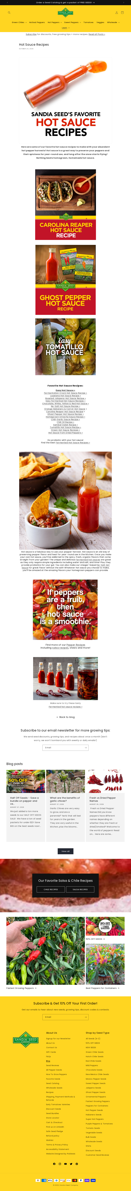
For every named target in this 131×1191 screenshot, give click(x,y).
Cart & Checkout (54, 1122)
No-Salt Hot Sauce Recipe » (65, 406)
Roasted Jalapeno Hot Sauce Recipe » (65, 398)
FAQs (48, 1056)
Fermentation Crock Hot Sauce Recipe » (65, 393)
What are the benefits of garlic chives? (65, 799)
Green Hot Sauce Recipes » (65, 430)
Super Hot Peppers (94, 1119)
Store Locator (52, 1118)
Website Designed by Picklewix (60, 1153)
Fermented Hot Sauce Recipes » (73, 442)
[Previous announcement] (7, 2)
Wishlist (49, 1140)
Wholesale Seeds (54, 1088)
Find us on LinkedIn (55, 1127)
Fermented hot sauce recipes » (65, 706)
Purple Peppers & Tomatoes (99, 1123)
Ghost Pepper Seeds (95, 1092)
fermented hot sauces (88, 559)
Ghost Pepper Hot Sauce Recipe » (65, 414)
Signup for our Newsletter (58, 1038)
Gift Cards (51, 1052)
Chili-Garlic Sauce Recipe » (65, 419)
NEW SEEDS (91, 1047)
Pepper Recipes (76, 644)
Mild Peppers (92, 1065)
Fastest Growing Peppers (20, 988)
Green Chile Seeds (94, 1052)
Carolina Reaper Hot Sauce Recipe (64, 411)
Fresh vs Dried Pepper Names (103, 799)
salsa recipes (60, 647)
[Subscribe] (85, 748)
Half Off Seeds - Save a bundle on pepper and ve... (24, 800)
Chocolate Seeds (94, 1070)
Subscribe (31, 34)
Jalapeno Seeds (93, 1088)
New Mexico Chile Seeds (97, 1074)
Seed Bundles (52, 1113)
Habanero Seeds (93, 1114)
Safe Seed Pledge (54, 1131)
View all (66, 851)
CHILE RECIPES (51, 889)
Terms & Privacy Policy (57, 1144)
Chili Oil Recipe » (65, 422)
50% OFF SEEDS (94, 939)
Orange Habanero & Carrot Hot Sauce (64, 408)
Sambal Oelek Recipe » (65, 424)
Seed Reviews (52, 1065)
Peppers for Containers (97, 1105)
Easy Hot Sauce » (65, 390)
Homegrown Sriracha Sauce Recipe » (65, 416)
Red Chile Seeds (93, 1061)
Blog (48, 1061)
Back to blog (67, 717)
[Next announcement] (124, 2)
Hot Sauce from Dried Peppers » (65, 432)
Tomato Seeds (93, 1128)
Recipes (50, 1092)
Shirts (88, 1146)
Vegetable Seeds (94, 1132)
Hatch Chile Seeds (94, 1056)
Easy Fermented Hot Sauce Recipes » (65, 400)
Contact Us (51, 1047)
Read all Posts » (97, 34)
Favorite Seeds (53, 1079)
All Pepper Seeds (54, 1070)
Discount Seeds (53, 1109)
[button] (9, 12)
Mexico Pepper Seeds (96, 1079)
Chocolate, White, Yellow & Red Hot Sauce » (65, 403)
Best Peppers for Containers (101, 988)
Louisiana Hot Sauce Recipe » (65, 395)
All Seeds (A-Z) (93, 1038)
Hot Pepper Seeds (94, 1110)
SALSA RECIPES (80, 889)
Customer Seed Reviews (97, 1155)
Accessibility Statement (57, 1149)
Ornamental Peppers (96, 1096)
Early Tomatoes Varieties (58, 1104)
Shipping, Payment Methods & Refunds (60, 1098)
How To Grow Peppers (56, 1074)
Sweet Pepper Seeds (95, 1083)
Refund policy (52, 1136)
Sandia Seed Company (69, 1185)
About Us (50, 1043)
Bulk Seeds (91, 1137)
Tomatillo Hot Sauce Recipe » (65, 427)
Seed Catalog (52, 1083)
